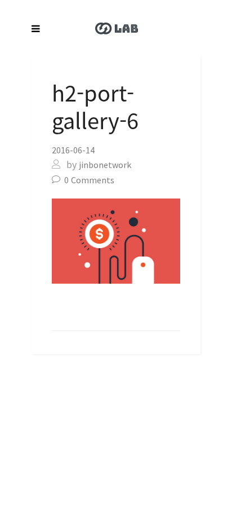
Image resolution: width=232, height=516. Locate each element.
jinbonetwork (105, 164)
